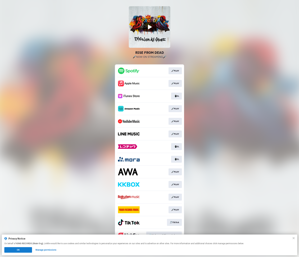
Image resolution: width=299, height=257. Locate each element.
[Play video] (149, 27)
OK (18, 250)
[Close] (293, 238)
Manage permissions (45, 250)
